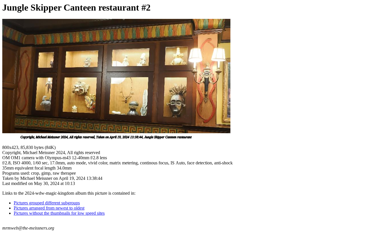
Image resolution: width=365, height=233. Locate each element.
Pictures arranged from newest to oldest (49, 208)
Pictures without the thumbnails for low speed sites (59, 213)
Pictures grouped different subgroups (47, 202)
